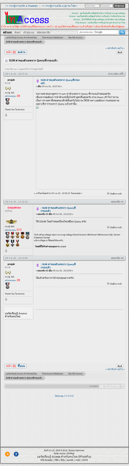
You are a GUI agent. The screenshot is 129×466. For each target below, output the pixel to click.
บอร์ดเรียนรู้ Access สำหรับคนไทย (57, 456)
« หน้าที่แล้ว (111, 48)
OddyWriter (14, 207)
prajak (11, 79)
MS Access (46, 459)
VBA (56, 459)
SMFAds (70, 453)
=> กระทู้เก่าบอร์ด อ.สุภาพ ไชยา (59, 5)
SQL (62, 459)
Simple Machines (76, 450)
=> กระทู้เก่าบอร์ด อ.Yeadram (22, 5)
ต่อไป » (121, 48)
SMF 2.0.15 (49, 450)
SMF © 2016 (61, 450)
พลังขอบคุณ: (12, 96)
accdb (70, 459)
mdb (77, 459)
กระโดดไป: (94, 386)
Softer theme (59, 453)
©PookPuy (84, 456)
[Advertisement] (78, 335)
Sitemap (59, 396)
